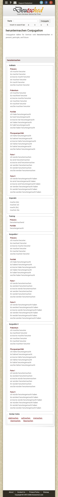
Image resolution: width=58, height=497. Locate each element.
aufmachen (25, 418)
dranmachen (15, 421)
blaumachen (28, 421)
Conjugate (45, 21)
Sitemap (46, 492)
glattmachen (13, 418)
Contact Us (21, 492)
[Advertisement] (30, 48)
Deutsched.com (37, 495)
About (11, 492)
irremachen (37, 418)
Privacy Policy (34, 492)
